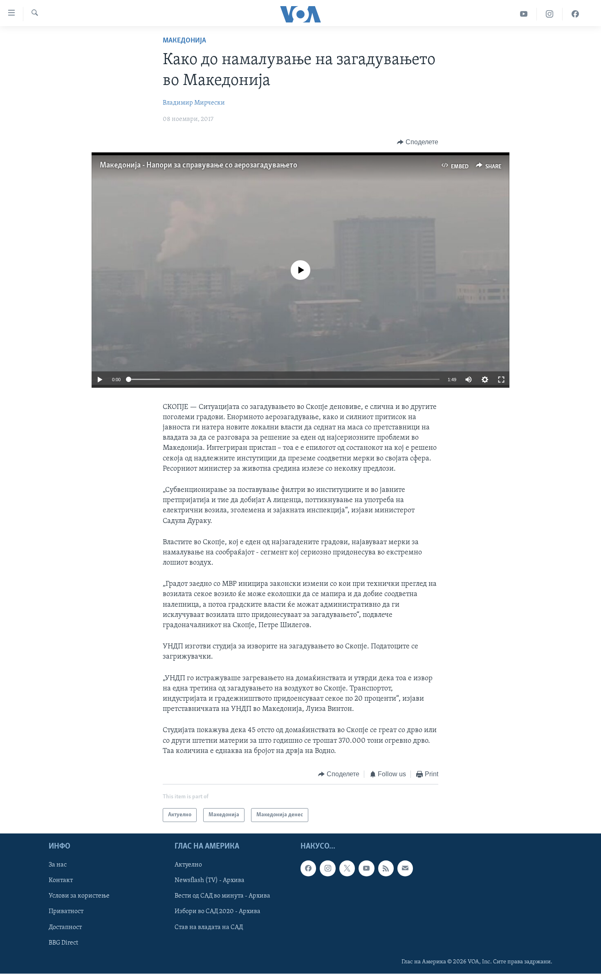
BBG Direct (63, 943)
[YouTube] (524, 14)
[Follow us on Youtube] (366, 868)
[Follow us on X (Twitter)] (347, 868)
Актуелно (188, 865)
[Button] (417, 142)
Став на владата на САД (209, 927)
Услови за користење (79, 896)
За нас (58, 865)
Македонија (184, 41)
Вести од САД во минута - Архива (222, 896)
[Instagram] (550, 14)
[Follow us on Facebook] (308, 868)
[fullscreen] (501, 379)
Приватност (66, 912)
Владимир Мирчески (194, 103)
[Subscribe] (405, 868)
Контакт (61, 881)
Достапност (65, 927)
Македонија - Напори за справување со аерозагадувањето (198, 165)
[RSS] (386, 868)
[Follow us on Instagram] (327, 868)
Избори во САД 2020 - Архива (217, 912)
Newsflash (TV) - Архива (209, 881)
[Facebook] (575, 14)
